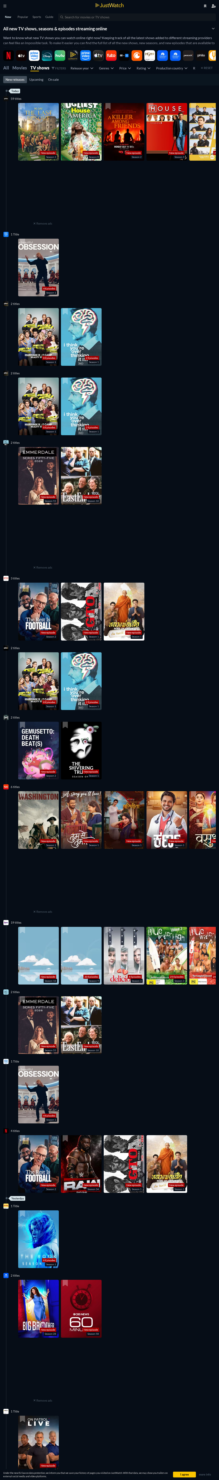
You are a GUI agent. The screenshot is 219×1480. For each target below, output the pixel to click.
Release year (80, 68)
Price (123, 68)
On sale (53, 79)
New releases (15, 79)
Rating (142, 68)
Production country (170, 68)
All (6, 67)
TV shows (39, 67)
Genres (105, 68)
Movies (19, 67)
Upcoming (36, 79)
